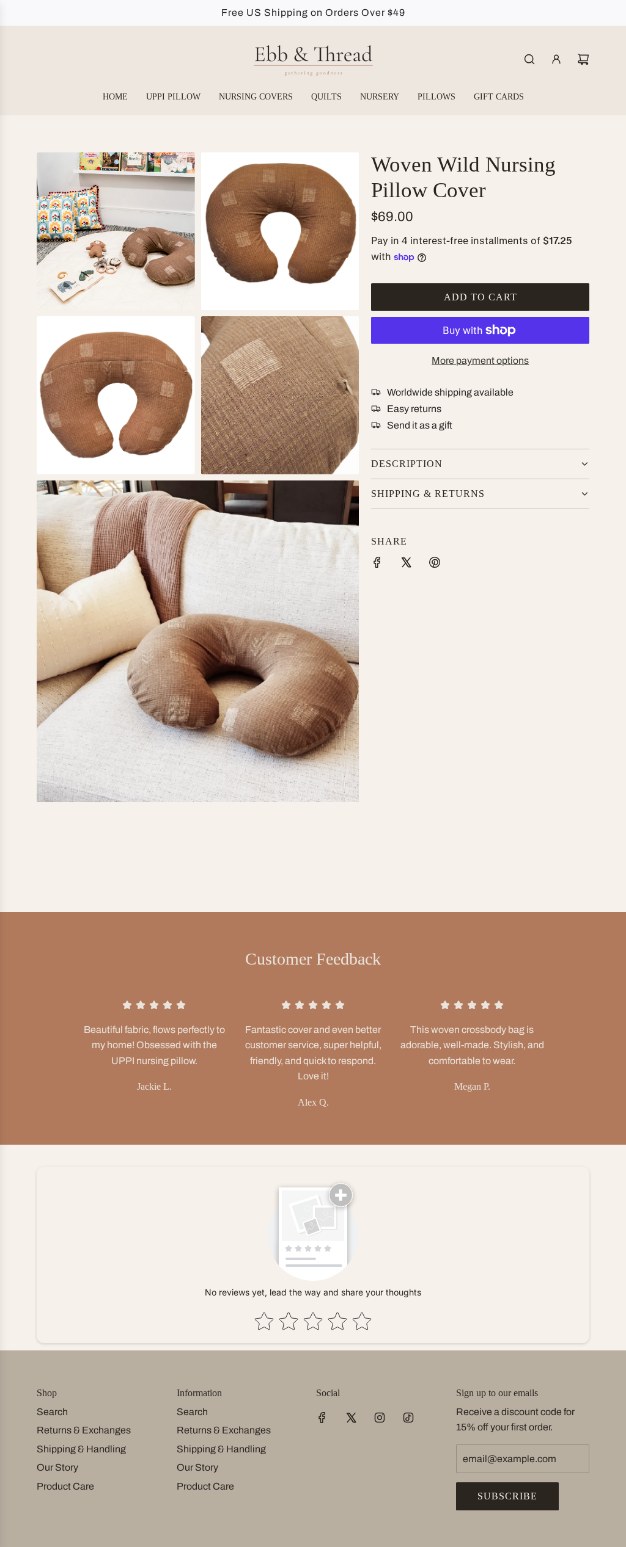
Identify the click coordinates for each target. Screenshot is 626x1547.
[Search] (529, 59)
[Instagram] (379, 1417)
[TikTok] (408, 1417)
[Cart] (583, 59)
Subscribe (507, 1496)
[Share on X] (405, 565)
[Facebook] (322, 1417)
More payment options (480, 360)
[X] (350, 1417)
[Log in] (556, 59)
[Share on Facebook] (377, 565)
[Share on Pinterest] (434, 565)
